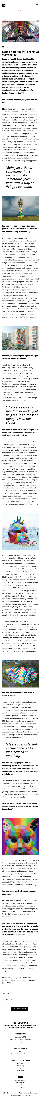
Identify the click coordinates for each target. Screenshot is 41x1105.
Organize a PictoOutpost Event (20, 1039)
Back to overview (19, 1009)
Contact (20, 1087)
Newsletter (20, 1071)
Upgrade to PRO (20, 1037)
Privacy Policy (21, 1082)
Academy (20, 1066)
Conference (20, 1063)
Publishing (20, 1068)
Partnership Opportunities (20, 1054)
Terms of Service (20, 1080)
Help (20, 1042)
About (21, 1051)
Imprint (20, 1085)
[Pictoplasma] (3, 5)
